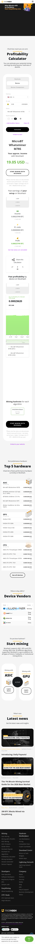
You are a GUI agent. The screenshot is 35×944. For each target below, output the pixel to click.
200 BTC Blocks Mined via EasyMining (12, 812)
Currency (8, 94)
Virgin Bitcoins (5, 900)
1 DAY (17, 198)
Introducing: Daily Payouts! (14, 754)
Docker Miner (5, 846)
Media (21, 882)
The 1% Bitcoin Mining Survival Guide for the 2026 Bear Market (15, 783)
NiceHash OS (5, 851)
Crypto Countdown (25, 846)
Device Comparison (17, 87)
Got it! (29, 939)
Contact (20, 924)
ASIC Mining (5, 841)
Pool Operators (6, 874)
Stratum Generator (7, 862)
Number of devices (10, 115)
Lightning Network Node (25, 866)
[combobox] (18, 111)
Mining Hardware (6, 859)
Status (21, 894)
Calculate (17, 129)
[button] (33, 2)
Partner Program (6, 864)
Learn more (9, 690)
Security (21, 879)
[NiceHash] (6, 2)
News (2, 807)
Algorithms (4, 854)
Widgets (21, 856)
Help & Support (24, 889)
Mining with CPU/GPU (8, 839)
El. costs (8, 101)
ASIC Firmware (6, 844)
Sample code (5, 884)
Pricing (21, 841)
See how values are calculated (17, 250)
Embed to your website (17, 444)
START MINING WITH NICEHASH (17, 172)
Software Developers (7, 877)
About (21, 874)
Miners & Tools (23, 853)
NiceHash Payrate (7, 849)
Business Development (26, 892)
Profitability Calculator (8, 857)
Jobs (20, 887)
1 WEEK (17, 202)
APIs (2, 882)
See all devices (17, 575)
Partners (21, 877)
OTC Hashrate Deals (7, 898)
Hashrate (17, 79)
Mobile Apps (23, 858)
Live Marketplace (24, 839)
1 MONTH (17, 205)
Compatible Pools (24, 844)
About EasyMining (7, 891)
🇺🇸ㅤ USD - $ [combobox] (11, 97)
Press (6, 807)
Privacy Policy (4, 924)
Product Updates (16, 749)
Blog (20, 884)
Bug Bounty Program (7, 879)
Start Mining (5, 836)
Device (17, 83)
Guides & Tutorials (6, 749)
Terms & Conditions (13, 924)
